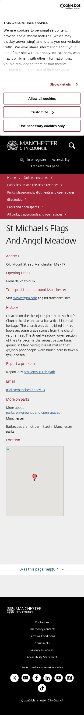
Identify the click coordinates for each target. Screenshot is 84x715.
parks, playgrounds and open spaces (33, 412)
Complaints (42, 643)
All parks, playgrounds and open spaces (34, 214)
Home (12, 178)
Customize (39, 112)
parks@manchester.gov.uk (25, 390)
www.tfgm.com (25, 298)
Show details (60, 84)
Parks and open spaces (23, 207)
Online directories (36, 178)
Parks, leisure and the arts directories (32, 185)
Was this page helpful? (38, 569)
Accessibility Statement (42, 657)
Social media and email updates (42, 667)
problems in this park (39, 372)
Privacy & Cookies (42, 650)
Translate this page (45, 166)
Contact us (42, 622)
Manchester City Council (40, 142)
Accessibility (61, 160)
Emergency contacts (42, 629)
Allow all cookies (42, 99)
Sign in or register (33, 160)
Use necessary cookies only (42, 126)
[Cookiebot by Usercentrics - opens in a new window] (60, 7)
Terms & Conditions (42, 636)
